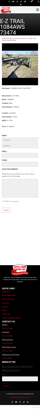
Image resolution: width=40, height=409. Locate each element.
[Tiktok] (21, 1)
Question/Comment (10, 169)
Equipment (5, 292)
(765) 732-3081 (7, 351)
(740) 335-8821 (7, 358)
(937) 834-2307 (7, 343)
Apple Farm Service (8, 38)
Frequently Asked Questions (11, 318)
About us (5, 307)
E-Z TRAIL (29, 38)
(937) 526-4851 (7, 336)
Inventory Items (20, 38)
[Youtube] (13, 1)
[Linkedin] (25, 1)
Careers (4, 310)
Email (4, 151)
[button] (20, 4)
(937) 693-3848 (7, 328)
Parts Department (8, 299)
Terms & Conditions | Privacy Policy (20, 397)
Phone (4, 160)
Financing (5, 303)
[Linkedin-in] (28, 402)
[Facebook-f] (9, 1)
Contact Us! (6, 314)
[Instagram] (17, 1)
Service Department (8, 295)
